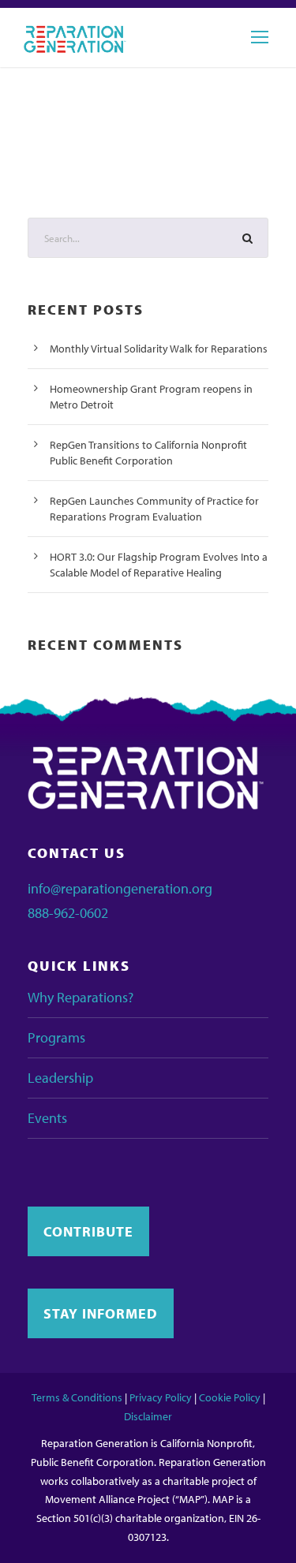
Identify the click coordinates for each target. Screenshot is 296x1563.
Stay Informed (100, 1313)
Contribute (88, 1231)
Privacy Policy (160, 1397)
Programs (56, 1037)
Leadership (60, 1078)
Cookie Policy (229, 1397)
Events (47, 1118)
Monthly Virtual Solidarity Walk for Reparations (159, 348)
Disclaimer (148, 1416)
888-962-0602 (68, 913)
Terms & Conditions (77, 1397)
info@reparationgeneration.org (120, 888)
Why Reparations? (80, 997)
